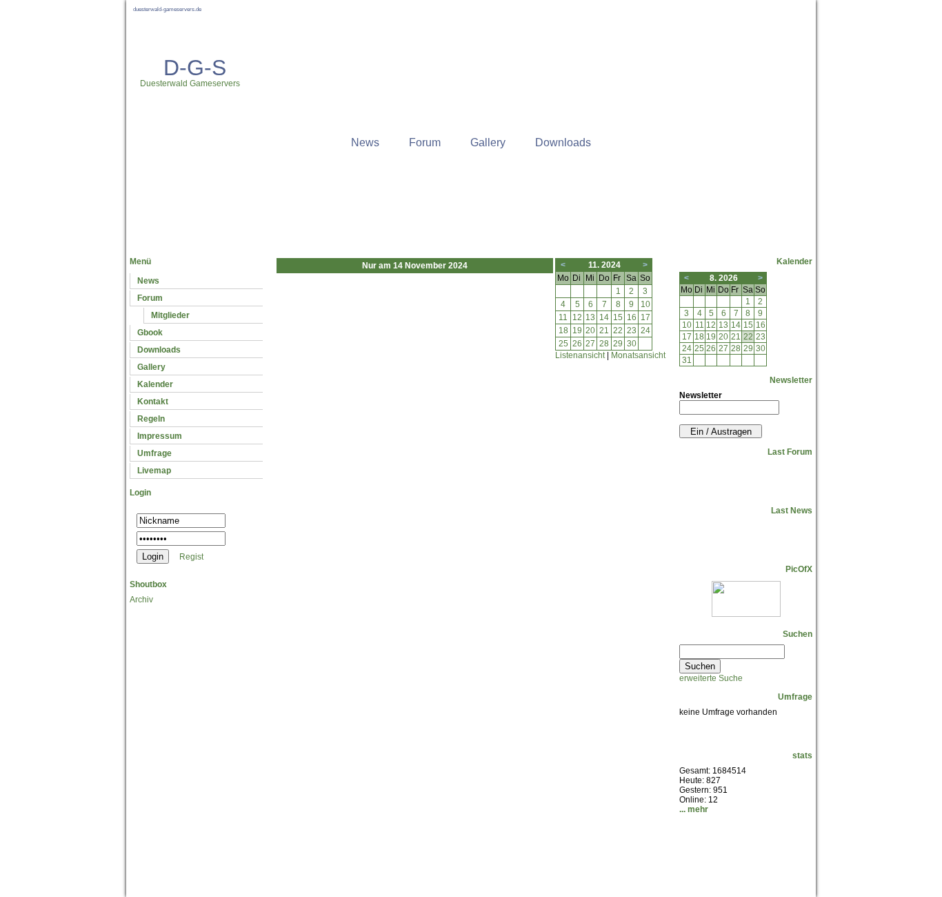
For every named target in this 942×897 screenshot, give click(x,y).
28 (604, 343)
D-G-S (194, 67)
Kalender (155, 384)
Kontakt (152, 401)
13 (590, 317)
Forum (425, 142)
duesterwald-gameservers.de (167, 9)
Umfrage (154, 453)
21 (604, 330)
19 (577, 330)
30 (632, 343)
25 (563, 343)
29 (618, 343)
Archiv (141, 599)
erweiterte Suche (711, 678)
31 (687, 360)
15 (618, 317)
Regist (191, 557)
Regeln (151, 419)
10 (645, 304)
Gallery (487, 142)
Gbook (150, 332)
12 (577, 317)
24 (645, 330)
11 (563, 317)
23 (632, 330)
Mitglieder (170, 315)
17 (645, 317)
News (365, 142)
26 (577, 343)
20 (590, 330)
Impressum (159, 436)
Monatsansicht (638, 355)
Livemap (154, 470)
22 (618, 330)
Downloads (563, 142)
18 (563, 330)
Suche (477, 846)
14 (604, 317)
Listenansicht (580, 355)
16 (632, 317)
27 (590, 343)
